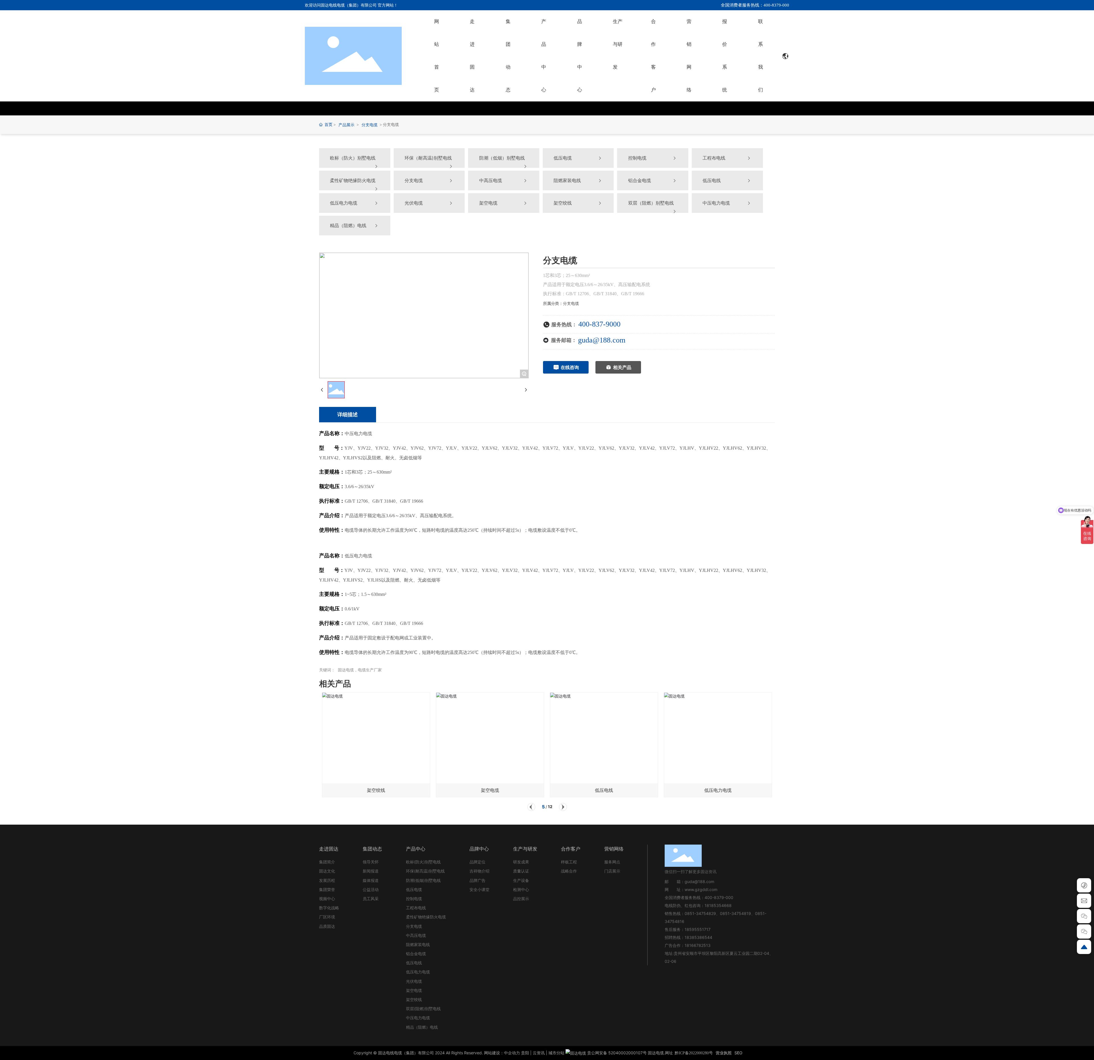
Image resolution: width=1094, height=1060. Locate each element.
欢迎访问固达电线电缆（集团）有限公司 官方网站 (349, 5)
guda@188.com (601, 340)
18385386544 (698, 937)
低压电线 (604, 790)
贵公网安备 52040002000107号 (616, 1052)
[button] (531, 807)
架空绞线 (376, 790)
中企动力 (512, 1052)
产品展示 (346, 124)
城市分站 (556, 1052)
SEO (738, 1052)
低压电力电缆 (718, 790)
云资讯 (539, 1052)
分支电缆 (369, 124)
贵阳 (525, 1052)
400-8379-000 (719, 897)
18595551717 (698, 929)
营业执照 (724, 1052)
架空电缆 (490, 790)
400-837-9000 (599, 324)
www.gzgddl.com (701, 889)
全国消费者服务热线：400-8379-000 (755, 5)
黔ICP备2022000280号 (694, 1053)
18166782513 (698, 945)
